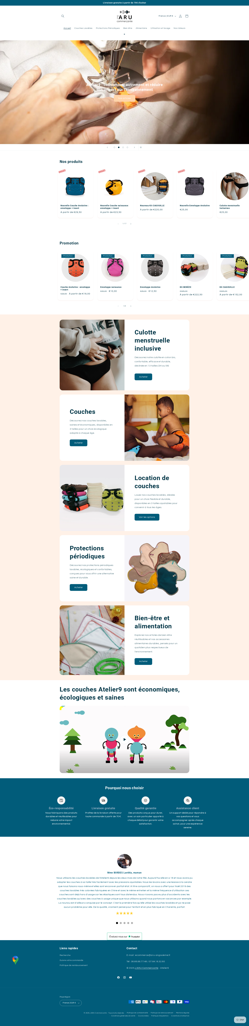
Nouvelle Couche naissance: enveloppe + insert (114, 206)
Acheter (143, 377)
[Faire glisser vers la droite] (131, 224)
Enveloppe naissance (111, 287)
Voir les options (147, 517)
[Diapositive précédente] (107, 147)
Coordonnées (143, 1016)
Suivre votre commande (71, 960)
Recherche (65, 955)
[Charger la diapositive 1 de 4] (114, 147)
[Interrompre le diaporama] (141, 147)
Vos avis (124, 96)
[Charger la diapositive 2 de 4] (119, 147)
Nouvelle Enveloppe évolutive (195, 205)
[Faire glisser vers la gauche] (118, 224)
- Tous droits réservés (115, 1013)
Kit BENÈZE (185, 287)
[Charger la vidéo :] (124, 739)
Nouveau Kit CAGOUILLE (152, 205)
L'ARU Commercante (146, 968)
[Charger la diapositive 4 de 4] (127, 147)
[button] (63, 16)
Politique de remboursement (74, 965)
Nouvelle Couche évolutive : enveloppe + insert (75, 206)
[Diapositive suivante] (134, 147)
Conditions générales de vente (123, 1016)
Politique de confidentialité (137, 1013)
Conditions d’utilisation (180, 1016)
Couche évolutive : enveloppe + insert (75, 288)
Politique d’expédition (159, 1016)
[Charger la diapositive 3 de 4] (123, 147)
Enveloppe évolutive (150, 287)
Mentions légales (182, 1013)
